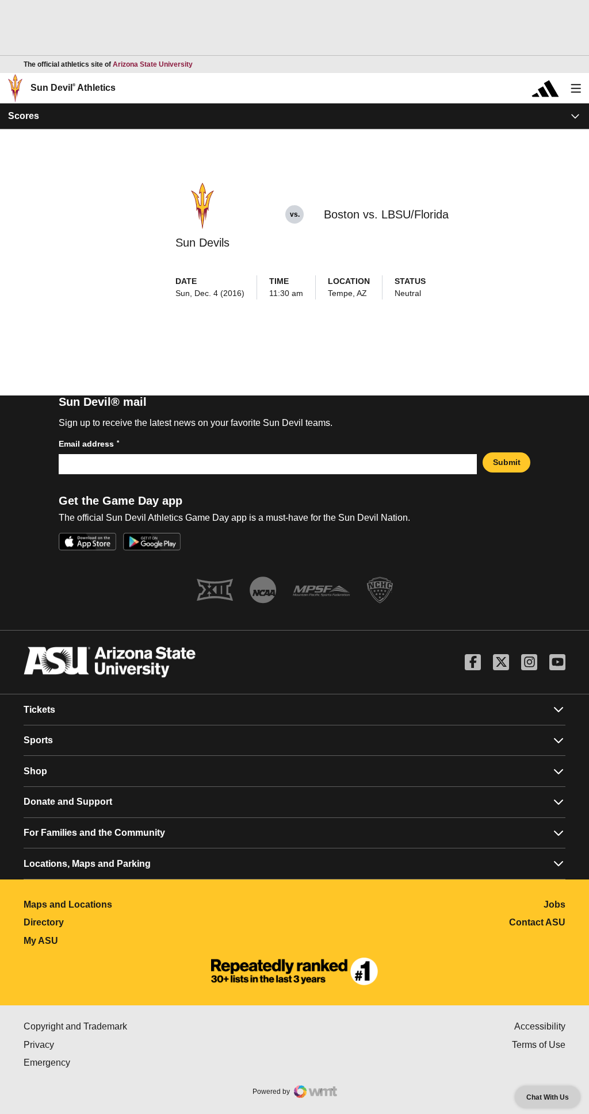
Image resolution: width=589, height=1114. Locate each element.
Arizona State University (153, 64)
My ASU (92, 941)
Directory (95, 922)
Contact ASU (537, 922)
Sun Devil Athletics (73, 88)
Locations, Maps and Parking (87, 864)
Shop (35, 771)
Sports (38, 740)
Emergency (95, 1062)
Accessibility (539, 1026)
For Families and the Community (94, 833)
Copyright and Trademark (124, 1026)
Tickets (39, 710)
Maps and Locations (119, 904)
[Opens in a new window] (294, 971)
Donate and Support (68, 801)
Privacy (87, 1045)
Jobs (554, 904)
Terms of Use (538, 1045)
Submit (507, 462)
